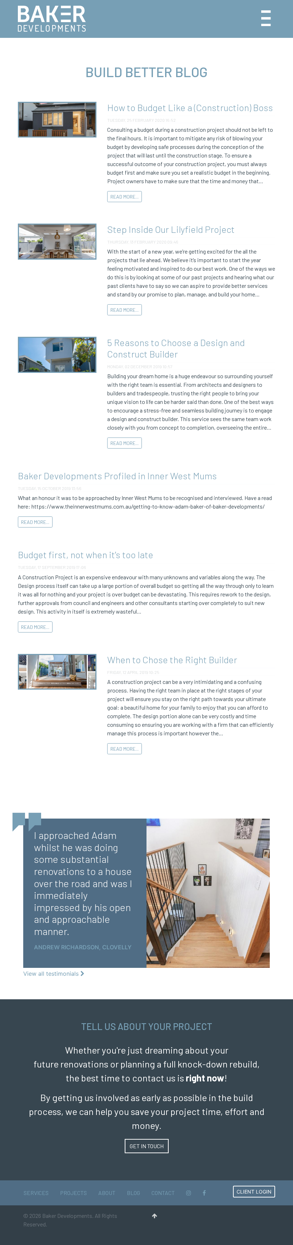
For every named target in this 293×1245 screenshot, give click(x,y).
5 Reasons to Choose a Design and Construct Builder (176, 348)
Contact (163, 1192)
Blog (133, 1192)
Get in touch (147, 1145)
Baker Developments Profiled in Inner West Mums (117, 475)
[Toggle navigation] (266, 19)
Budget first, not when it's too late (85, 554)
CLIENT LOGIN (254, 1192)
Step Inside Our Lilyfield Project (171, 229)
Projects (73, 1192)
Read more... (124, 197)
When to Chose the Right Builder (172, 659)
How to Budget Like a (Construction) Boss (190, 107)
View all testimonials (51, 973)
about (106, 1192)
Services (36, 1192)
